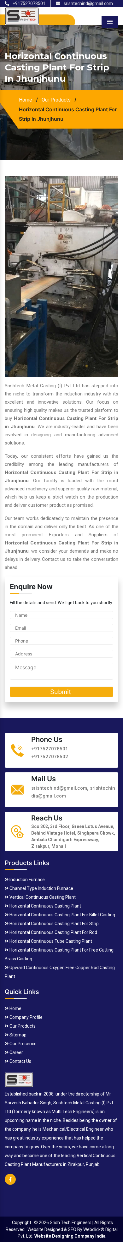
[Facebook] (10, 1183)
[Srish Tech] (19, 1079)
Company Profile (26, 1017)
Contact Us (20, 1061)
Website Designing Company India (70, 1236)
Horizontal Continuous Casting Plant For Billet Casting (62, 914)
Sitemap (17, 1034)
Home (25, 100)
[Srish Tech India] (22, 15)
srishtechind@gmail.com (88, 3)
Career (16, 1052)
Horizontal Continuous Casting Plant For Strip (54, 923)
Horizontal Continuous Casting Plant (45, 905)
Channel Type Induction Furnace (41, 888)
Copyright (21, 1222)
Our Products (56, 100)
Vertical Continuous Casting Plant (42, 897)
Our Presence (23, 1043)
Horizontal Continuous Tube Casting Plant (50, 941)
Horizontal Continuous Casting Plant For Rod (53, 932)
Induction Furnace (27, 879)
